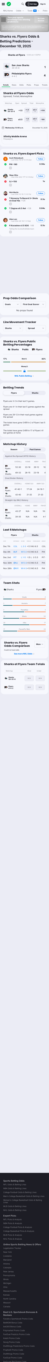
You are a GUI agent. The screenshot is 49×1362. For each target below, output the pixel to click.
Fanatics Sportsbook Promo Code (18, 1319)
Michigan (7, 1283)
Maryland (7, 1260)
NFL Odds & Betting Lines (14, 1184)
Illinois (6, 1279)
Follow (40, 159)
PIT (14, 557)
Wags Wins (13, 175)
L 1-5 (23, 557)
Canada (6, 1306)
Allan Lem (13, 219)
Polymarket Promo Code (14, 1330)
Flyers (39, 349)
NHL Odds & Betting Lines (14, 1210)
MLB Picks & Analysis (12, 1235)
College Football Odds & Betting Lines (19, 1192)
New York (7, 1252)
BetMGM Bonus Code (12, 1322)
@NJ (15, 563)
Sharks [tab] (35, 393)
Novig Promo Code (11, 1342)
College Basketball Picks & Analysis (18, 1231)
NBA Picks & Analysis (12, 1223)
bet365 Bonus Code (12, 1326)
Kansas (6, 1295)
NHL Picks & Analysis (12, 1239)
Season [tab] (13, 449)
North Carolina (9, 1299)
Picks (29, 85)
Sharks (15, 349)
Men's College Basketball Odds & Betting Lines (23, 1196)
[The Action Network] (9, 4)
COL (15, 546)
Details (6, 85)
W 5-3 (24, 563)
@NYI (16, 568)
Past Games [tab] (35, 449)
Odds (21, 85)
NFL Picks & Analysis (12, 1219)
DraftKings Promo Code (13, 1354)
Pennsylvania (9, 1275)
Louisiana (7, 1256)
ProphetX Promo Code (13, 1350)
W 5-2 (24, 552)
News (14, 85)
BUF (15, 552)
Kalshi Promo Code (11, 1338)
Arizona (6, 1264)
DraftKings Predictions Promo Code (19, 1346)
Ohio (5, 1287)
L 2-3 (23, 546)
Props (36, 85)
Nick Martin (13, 192)
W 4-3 (24, 568)
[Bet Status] (5, 164)
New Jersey (8, 1271)
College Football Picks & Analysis (17, 1227)
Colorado (7, 1267)
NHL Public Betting (23, 376)
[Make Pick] (10, 168)
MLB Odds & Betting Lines (14, 1206)
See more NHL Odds (23, 654)
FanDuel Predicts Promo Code (16, 1334)
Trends (45, 85)
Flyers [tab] (14, 393)
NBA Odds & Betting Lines (14, 1188)
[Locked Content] (24, 371)
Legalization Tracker (12, 1248)
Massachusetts (10, 1291)
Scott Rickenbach (16, 158)
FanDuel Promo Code (12, 1357)
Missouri (6, 1302)
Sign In (43, 4)
